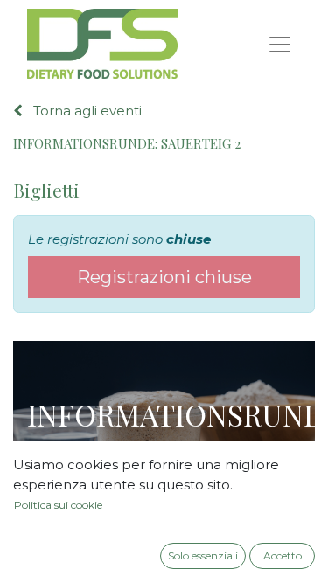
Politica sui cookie (58, 504)
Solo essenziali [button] (203, 555)
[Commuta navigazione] (280, 44)
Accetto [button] (282, 555)
